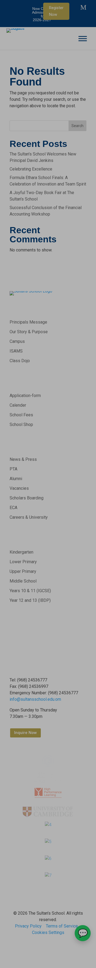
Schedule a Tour (48, 512)
